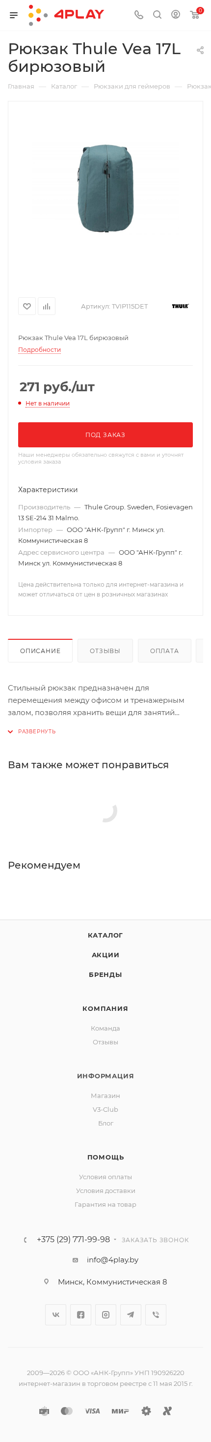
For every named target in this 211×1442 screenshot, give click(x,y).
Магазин (105, 1095)
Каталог (106, 935)
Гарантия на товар (105, 1204)
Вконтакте (55, 1314)
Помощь (105, 1157)
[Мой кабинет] (175, 15)
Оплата (164, 651)
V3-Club (105, 1109)
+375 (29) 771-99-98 (73, 1240)
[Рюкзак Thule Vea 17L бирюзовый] (105, 188)
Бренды (105, 974)
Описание (40, 651)
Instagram (105, 1314)
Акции (106, 955)
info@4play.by (112, 1259)
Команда (105, 1028)
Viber (155, 1314)
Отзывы (105, 651)
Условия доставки (105, 1190)
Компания (105, 1008)
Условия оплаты (105, 1177)
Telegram (130, 1314)
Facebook (80, 1314)
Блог (105, 1123)
